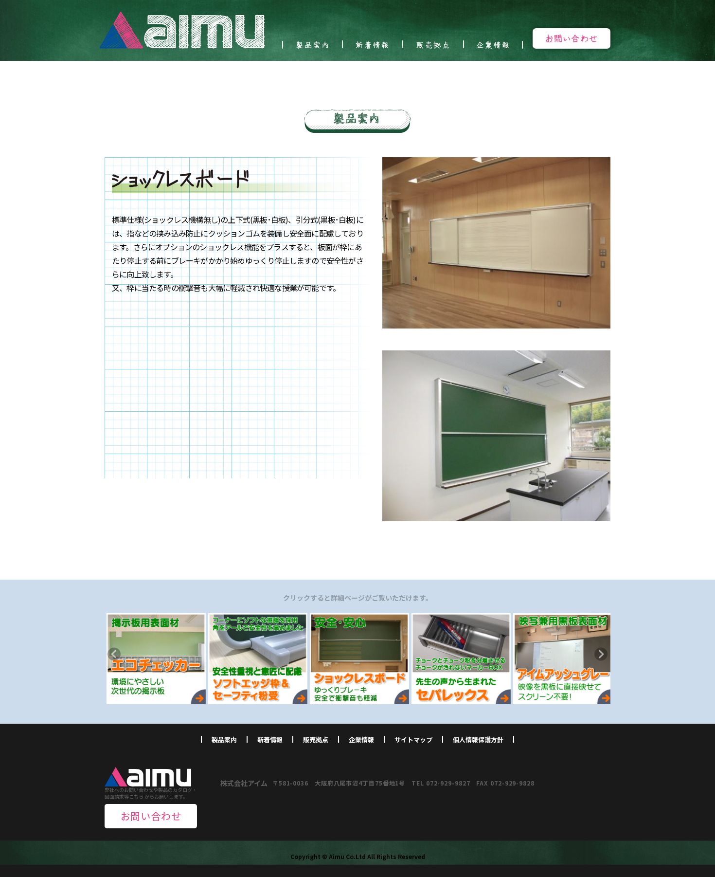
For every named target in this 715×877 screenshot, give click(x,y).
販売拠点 (315, 739)
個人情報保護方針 (478, 739)
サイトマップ (413, 739)
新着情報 (270, 739)
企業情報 (361, 739)
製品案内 (224, 739)
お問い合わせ (151, 816)
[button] (114, 654)
